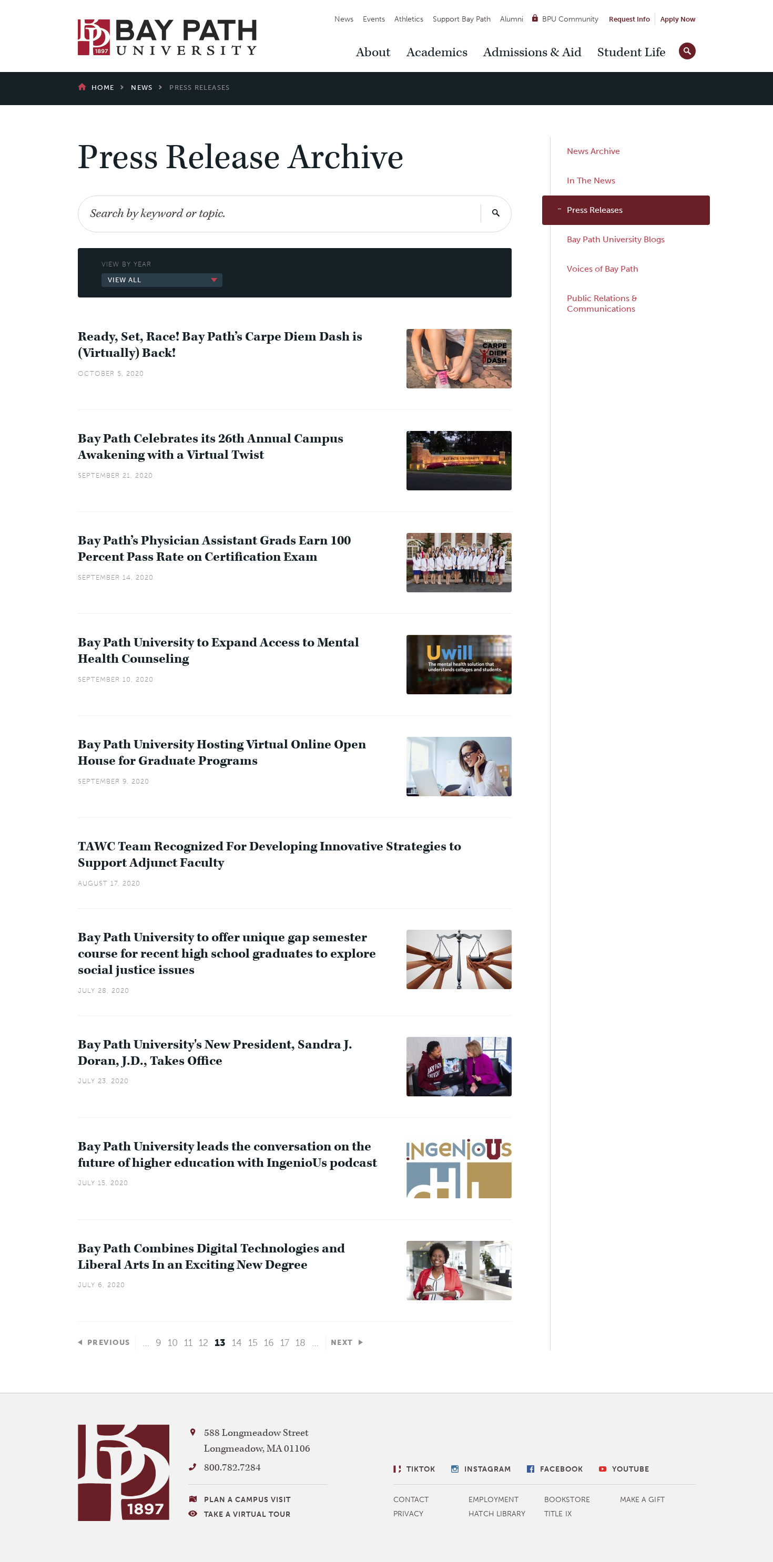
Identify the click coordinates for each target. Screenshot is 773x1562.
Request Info (629, 19)
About (373, 52)
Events (374, 19)
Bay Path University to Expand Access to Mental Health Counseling (218, 651)
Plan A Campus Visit (247, 1499)
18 (301, 1343)
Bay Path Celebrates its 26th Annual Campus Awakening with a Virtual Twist (210, 447)
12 (203, 1343)
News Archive (593, 151)
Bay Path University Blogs (616, 239)
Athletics (408, 19)
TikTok (420, 1469)
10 (173, 1343)
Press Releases (595, 210)
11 (188, 1343)
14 (237, 1343)
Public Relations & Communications (602, 303)
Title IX (558, 1513)
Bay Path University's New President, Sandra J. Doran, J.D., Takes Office (215, 1053)
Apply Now (678, 19)
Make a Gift (642, 1499)
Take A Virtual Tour (247, 1514)
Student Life (631, 52)
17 (284, 1343)
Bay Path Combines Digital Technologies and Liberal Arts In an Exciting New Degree (211, 1257)
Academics (436, 52)
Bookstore (567, 1499)
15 (253, 1343)
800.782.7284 (232, 1467)
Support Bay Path (462, 19)
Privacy (408, 1513)
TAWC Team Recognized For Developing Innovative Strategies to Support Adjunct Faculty (269, 855)
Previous (108, 1342)
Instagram (487, 1469)
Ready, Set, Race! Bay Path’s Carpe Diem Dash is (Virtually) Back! (220, 345)
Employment (493, 1499)
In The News (591, 181)
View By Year (126, 264)
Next (342, 1342)
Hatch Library (497, 1513)
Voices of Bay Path (602, 269)
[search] (687, 48)
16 (269, 1343)
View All (124, 280)
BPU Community (570, 19)
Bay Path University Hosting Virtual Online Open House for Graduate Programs (222, 753)
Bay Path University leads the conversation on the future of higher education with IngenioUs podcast (227, 1155)
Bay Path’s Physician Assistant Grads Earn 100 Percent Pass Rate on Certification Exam (214, 549)
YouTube (630, 1469)
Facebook (561, 1469)
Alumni (511, 19)
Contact (411, 1499)
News (343, 19)
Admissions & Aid (532, 52)
